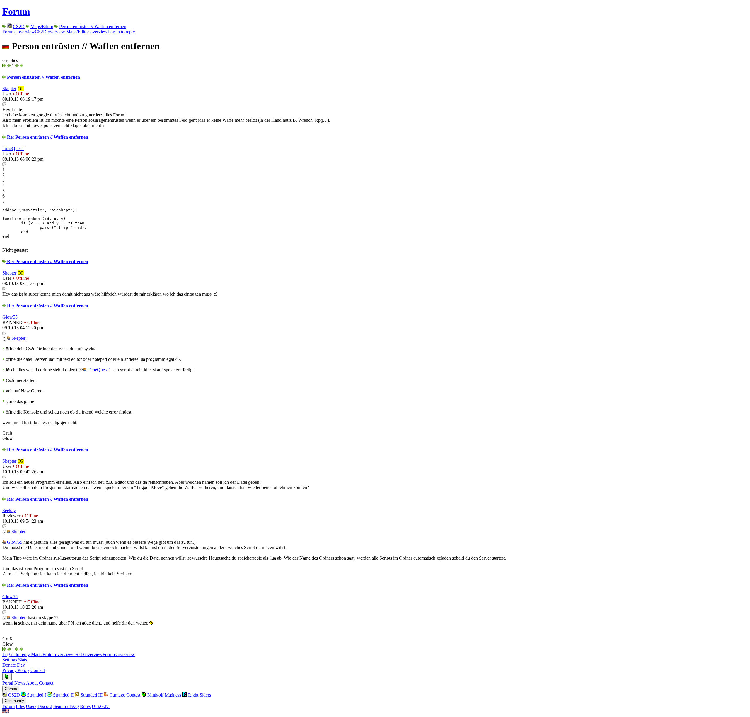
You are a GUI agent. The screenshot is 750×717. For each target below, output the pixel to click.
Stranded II (63, 694)
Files (20, 706)
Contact (37, 670)
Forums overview (18, 31)
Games (11, 689)
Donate (9, 665)
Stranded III (91, 694)
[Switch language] (5, 711)
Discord (45, 706)
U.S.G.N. (101, 706)
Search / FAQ (66, 706)
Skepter (9, 88)
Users (31, 706)
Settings (9, 659)
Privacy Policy (15, 670)
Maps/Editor (41, 26)
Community (14, 701)
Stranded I (36, 694)
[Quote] (4, 104)
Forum (16, 11)
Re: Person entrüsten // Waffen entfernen (47, 137)
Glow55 (10, 317)
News (19, 682)
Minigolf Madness (163, 694)
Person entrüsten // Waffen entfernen (92, 26)
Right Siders (199, 694)
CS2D (19, 26)
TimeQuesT (13, 148)
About (32, 682)
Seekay (9, 510)
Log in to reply (121, 31)
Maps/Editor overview (86, 31)
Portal (7, 682)
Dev (21, 665)
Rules (85, 706)
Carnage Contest (124, 694)
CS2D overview (50, 31)
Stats (22, 659)
